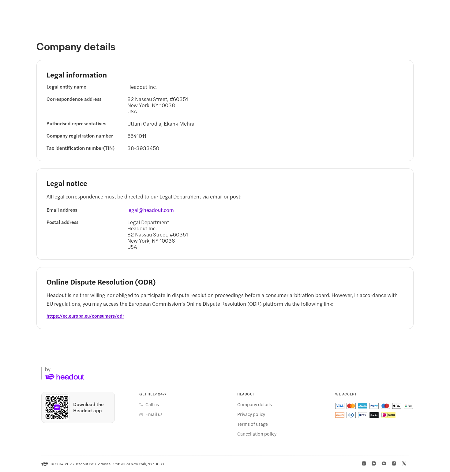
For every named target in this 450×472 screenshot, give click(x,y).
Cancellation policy (256, 434)
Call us (152, 404)
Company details (254, 404)
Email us (154, 414)
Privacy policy (251, 414)
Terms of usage (252, 424)
